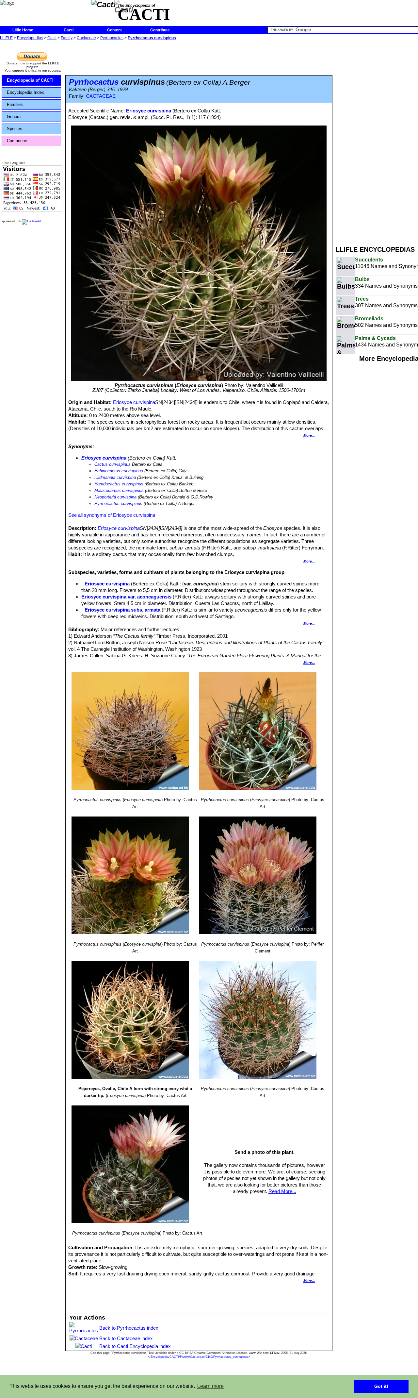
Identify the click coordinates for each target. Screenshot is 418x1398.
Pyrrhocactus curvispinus (152, 38)
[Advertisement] (377, 140)
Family (66, 38)
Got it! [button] (381, 1386)
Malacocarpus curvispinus (119, 490)
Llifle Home (22, 30)
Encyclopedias (30, 38)
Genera (14, 116)
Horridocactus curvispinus (118, 483)
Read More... (282, 1191)
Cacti (68, 30)
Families (15, 104)
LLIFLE (6, 38)
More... (309, 435)
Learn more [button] (210, 1386)
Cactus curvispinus (112, 464)
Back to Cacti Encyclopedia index (135, 1346)
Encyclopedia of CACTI (30, 80)
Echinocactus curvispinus (118, 470)
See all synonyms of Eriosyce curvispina (111, 515)
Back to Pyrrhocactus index (128, 1328)
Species (14, 128)
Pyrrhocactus (111, 38)
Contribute (160, 30)
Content (114, 30)
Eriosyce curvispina (148, 110)
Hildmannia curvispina (115, 477)
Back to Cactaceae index (126, 1338)
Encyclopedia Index (25, 92)
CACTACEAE (101, 96)
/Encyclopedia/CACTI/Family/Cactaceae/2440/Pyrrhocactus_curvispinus (199, 1356)
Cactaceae (86, 38)
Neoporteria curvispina (115, 497)
